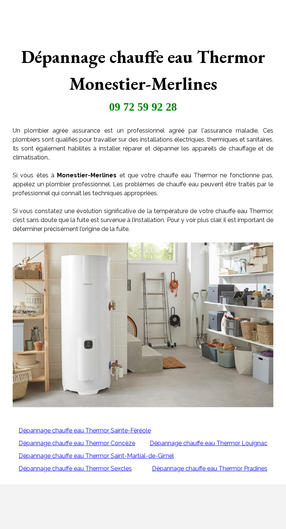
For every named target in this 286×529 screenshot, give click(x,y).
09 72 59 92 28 (143, 107)
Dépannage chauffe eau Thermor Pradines (209, 468)
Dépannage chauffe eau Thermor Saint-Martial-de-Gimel (96, 455)
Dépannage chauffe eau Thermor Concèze (77, 443)
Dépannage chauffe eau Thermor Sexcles (75, 468)
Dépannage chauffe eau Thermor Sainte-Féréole (85, 430)
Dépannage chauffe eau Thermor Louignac (208, 443)
